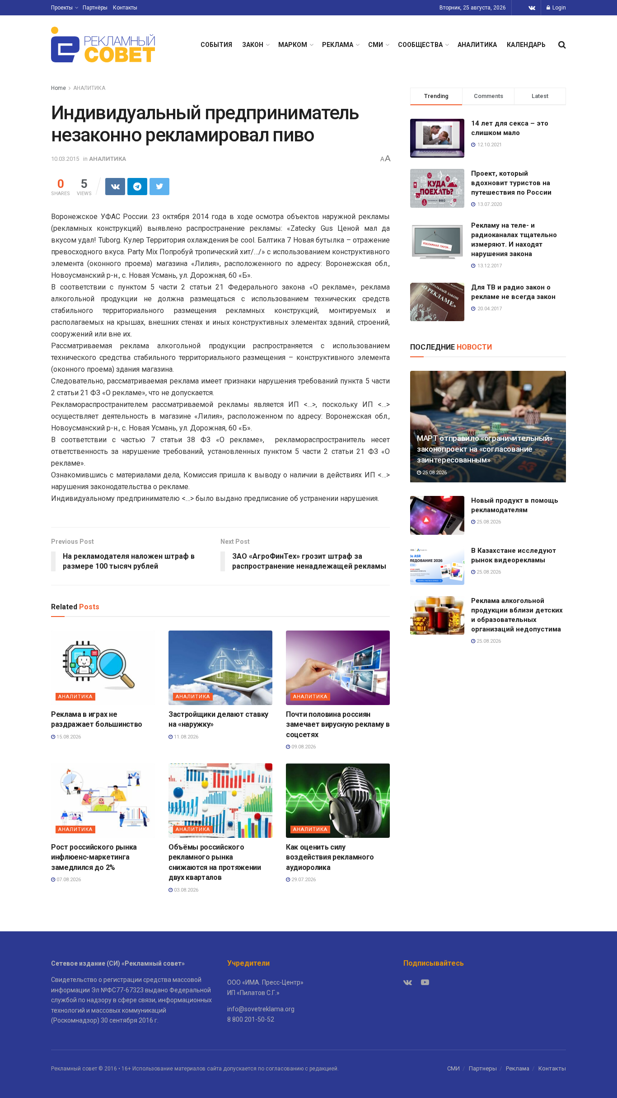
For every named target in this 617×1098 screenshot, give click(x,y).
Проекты (62, 8)
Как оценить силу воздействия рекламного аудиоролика (330, 857)
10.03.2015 (65, 158)
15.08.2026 (68, 737)
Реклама (517, 1068)
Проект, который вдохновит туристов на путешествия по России (511, 182)
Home (58, 88)
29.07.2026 (303, 880)
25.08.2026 (434, 473)
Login (558, 8)
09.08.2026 (303, 747)
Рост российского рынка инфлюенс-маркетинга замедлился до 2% (94, 857)
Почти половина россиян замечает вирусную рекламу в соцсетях (337, 724)
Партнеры (483, 1068)
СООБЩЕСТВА (420, 44)
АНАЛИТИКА (477, 44)
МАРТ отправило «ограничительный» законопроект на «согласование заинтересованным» (484, 449)
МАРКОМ (292, 44)
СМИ (375, 44)
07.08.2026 (68, 880)
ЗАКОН (252, 44)
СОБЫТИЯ (216, 44)
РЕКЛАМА (337, 44)
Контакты (125, 8)
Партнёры (95, 8)
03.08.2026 (185, 890)
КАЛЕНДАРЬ (526, 44)
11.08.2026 (185, 737)
